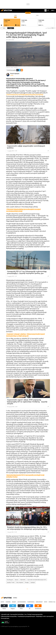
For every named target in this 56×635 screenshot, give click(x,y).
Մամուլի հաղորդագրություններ (35, 614)
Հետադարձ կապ (5, 618)
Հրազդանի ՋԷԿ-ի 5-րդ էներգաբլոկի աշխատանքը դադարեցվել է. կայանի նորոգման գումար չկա (27, 272)
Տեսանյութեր (39, 602)
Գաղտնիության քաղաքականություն (26, 616)
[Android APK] (5, 622)
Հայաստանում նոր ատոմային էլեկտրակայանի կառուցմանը (24, 94)
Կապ (25, 614)
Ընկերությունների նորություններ (9, 616)
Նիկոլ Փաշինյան (19, 582)
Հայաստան (8, 602)
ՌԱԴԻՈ (45, 602)
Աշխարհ (16, 579)
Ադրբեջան (33, 582)
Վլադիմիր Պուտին (10, 582)
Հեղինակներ (22, 579)
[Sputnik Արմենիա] (7, 11)
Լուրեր (6, 21)
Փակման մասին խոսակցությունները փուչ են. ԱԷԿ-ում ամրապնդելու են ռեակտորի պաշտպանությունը (27, 528)
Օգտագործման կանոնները (17, 614)
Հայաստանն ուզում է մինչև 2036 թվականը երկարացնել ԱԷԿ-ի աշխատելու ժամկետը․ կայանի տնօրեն (27, 402)
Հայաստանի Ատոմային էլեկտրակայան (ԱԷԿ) (36, 579)
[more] (48, 150)
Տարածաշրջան (10, 579)
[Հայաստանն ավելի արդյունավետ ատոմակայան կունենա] (28, 134)
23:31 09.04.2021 (10, 39)
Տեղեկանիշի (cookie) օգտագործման (45, 616)
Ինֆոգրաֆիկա (30, 602)
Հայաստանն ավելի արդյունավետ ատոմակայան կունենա (26, 147)
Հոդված (11, 75)
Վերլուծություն (21, 602)
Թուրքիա (27, 582)
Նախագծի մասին (5, 614)
